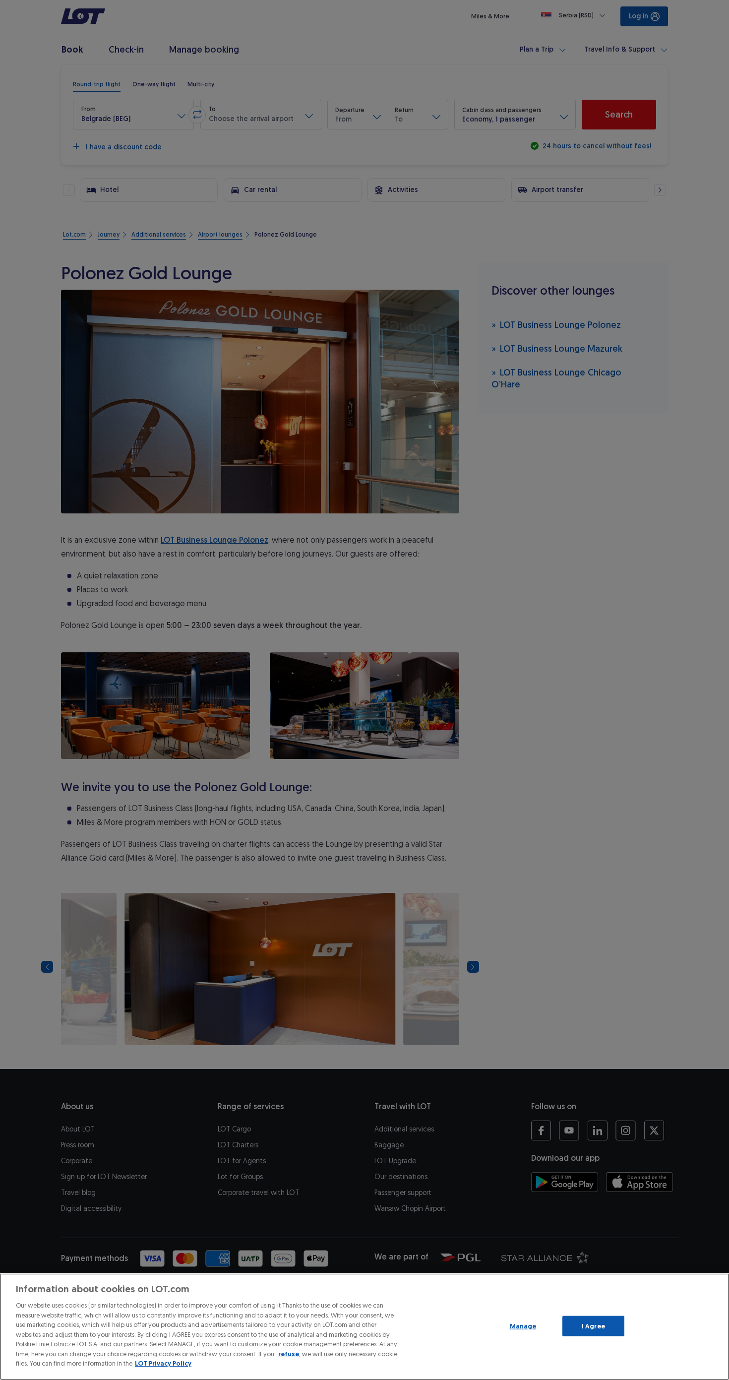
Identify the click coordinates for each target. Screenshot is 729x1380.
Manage (523, 1325)
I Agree (593, 1325)
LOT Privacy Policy (163, 1363)
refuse (288, 1354)
